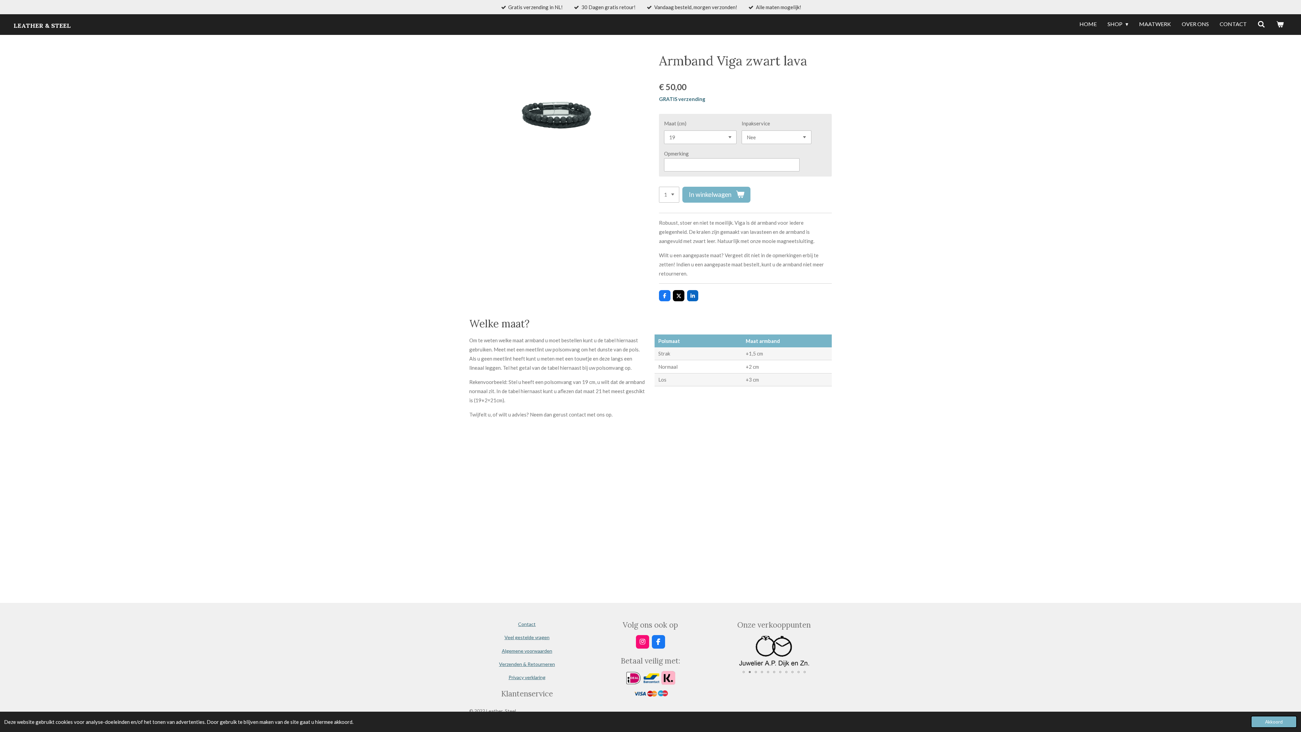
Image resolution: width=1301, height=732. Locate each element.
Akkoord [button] (1274, 722)
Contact (527, 624)
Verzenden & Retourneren (527, 664)
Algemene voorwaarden (527, 651)
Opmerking (676, 153)
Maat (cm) (675, 123)
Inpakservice (756, 123)
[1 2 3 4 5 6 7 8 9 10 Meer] (669, 195)
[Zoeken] (1261, 24)
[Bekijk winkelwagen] (1280, 24)
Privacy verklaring (527, 677)
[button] (825, 641)
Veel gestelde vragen (527, 637)
